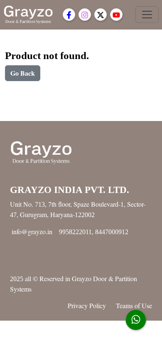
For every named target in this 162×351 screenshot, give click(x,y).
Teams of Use (134, 305)
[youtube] (116, 14)
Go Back (22, 73)
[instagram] (85, 14)
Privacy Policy (87, 305)
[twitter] (100, 14)
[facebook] (69, 14)
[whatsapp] (135, 319)
